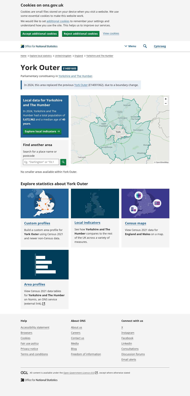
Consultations (130, 348)
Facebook (127, 338)
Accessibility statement (35, 327)
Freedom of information (86, 354)
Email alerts (128, 359)
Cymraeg (160, 46)
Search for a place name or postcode (40, 153)
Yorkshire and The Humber (99, 55)
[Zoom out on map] (166, 103)
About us (76, 327)
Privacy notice (29, 348)
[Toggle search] (145, 46)
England (79, 55)
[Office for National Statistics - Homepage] (39, 46)
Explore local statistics (41, 55)
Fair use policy (30, 343)
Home (23, 55)
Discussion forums (133, 354)
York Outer (81, 85)
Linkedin (126, 343)
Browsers (26, 332)
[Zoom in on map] (166, 99)
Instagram (127, 332)
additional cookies (58, 21)
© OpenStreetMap (161, 162)
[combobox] (41, 162)
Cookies (25, 338)
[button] (42, 131)
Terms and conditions (34, 354)
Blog (74, 348)
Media (75, 343)
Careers (75, 332)
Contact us (77, 338)
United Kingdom (63, 55)
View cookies (111, 33)
